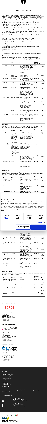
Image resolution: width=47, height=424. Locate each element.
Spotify (12, 161)
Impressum (5, 382)
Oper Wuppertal (17, 398)
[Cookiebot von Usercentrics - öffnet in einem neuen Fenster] (40, 195)
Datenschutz (5, 383)
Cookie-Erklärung (26, 34)
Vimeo (12, 65)
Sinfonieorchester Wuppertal (20, 400)
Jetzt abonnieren (6, 392)
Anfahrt (9, 379)
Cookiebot (33, 53)
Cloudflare (13, 78)
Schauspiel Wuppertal (19, 404)
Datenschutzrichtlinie (17, 38)
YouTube (13, 179)
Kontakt (4, 379)
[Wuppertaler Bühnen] (23, 3)
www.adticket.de (6, 360)
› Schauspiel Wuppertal (18, 399)
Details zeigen (40, 222)
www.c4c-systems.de (7, 340)
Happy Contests (14, 114)
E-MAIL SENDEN (6, 319)
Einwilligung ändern (6, 50)
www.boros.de (6, 320)
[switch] (17, 218)
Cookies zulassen (38, 227)
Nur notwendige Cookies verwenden (23, 227)
